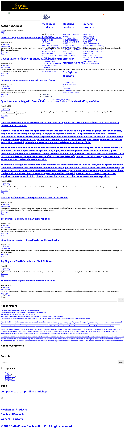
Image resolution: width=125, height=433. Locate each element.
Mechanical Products (14, 409)
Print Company (10, 377)
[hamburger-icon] (103, 14)
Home (45, 15)
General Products (12, 419)
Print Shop (8, 379)
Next (8, 295)
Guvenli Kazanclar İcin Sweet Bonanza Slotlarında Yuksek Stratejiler (37, 58)
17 (6, 295)
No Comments (5, 46)
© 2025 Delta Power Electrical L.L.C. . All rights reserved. (37, 426)
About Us (46, 17)
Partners (46, 94)
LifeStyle (8, 375)
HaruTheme (16, 392)
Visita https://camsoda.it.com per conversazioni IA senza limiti (34, 197)
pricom (21, 392)
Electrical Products (13, 414)
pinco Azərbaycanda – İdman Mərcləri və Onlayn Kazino (30, 239)
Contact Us (47, 96)
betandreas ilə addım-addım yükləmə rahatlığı (25, 218)
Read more (4, 52)
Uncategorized (10, 381)
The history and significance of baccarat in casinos (28, 280)
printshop (41, 391)
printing (29, 391)
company (7, 391)
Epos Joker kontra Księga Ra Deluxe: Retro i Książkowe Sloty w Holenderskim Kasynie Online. (50, 101)
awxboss (6, 44)
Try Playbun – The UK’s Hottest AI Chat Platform (26, 261)
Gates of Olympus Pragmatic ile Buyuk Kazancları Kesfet (31, 37)
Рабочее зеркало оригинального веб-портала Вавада (28, 79)
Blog (2, 33)
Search (3, 297)
